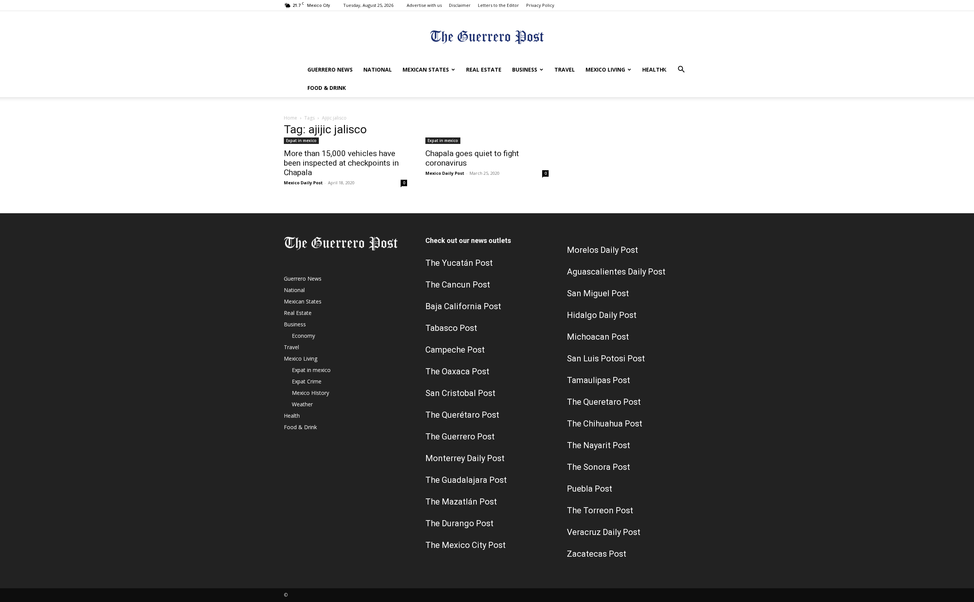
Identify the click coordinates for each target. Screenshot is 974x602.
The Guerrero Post (460, 436)
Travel (564, 69)
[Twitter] (664, 70)
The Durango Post (459, 523)
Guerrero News (330, 69)
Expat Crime (306, 381)
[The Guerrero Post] (487, 36)
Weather (302, 404)
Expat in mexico (301, 140)
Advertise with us (424, 5)
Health (653, 69)
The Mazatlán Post (461, 501)
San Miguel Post (598, 293)
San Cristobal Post (460, 393)
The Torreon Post (600, 510)
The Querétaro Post (462, 415)
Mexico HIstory (310, 392)
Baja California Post (463, 306)
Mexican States (426, 69)
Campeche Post (455, 349)
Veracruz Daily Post (603, 532)
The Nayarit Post (598, 445)
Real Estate (483, 69)
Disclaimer (460, 5)
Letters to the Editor (498, 5)
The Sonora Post (598, 467)
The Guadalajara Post (466, 480)
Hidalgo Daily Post (602, 315)
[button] (681, 70)
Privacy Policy (540, 5)
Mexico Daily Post (303, 182)
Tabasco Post (451, 328)
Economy (303, 335)
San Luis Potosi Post (606, 358)
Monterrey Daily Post (465, 458)
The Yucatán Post (459, 263)
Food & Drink (326, 87)
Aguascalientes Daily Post (616, 271)
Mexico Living (605, 69)
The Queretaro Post (604, 402)
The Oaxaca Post (457, 371)
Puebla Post (589, 488)
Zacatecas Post (596, 554)
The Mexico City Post (465, 545)
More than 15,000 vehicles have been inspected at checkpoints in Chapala (341, 163)
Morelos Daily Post (602, 250)
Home (290, 118)
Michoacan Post (598, 337)
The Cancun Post (457, 284)
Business (524, 69)
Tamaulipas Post (598, 380)
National (377, 69)
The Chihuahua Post (604, 423)
